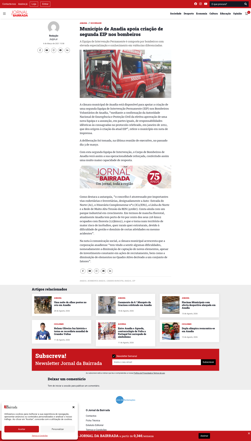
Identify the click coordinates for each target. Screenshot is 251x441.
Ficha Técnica (93, 420)
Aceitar (21, 429)
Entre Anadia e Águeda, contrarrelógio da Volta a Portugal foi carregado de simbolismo (132, 332)
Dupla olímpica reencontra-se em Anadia (198, 330)
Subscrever (208, 362)
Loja (34, 4)
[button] (73, 406)
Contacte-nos (9, 4)
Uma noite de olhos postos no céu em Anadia (70, 304)
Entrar (45, 4)
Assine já (22, 4)
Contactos (91, 415)
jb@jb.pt (54, 39)
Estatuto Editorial (94, 425)
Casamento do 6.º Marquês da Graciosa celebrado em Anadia (135, 304)
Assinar (204, 435)
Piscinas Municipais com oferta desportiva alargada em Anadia (199, 305)
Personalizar (58, 429)
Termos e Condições (40, 436)
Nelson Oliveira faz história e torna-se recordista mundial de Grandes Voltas (71, 331)
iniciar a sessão (63, 385)
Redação (53, 35)
